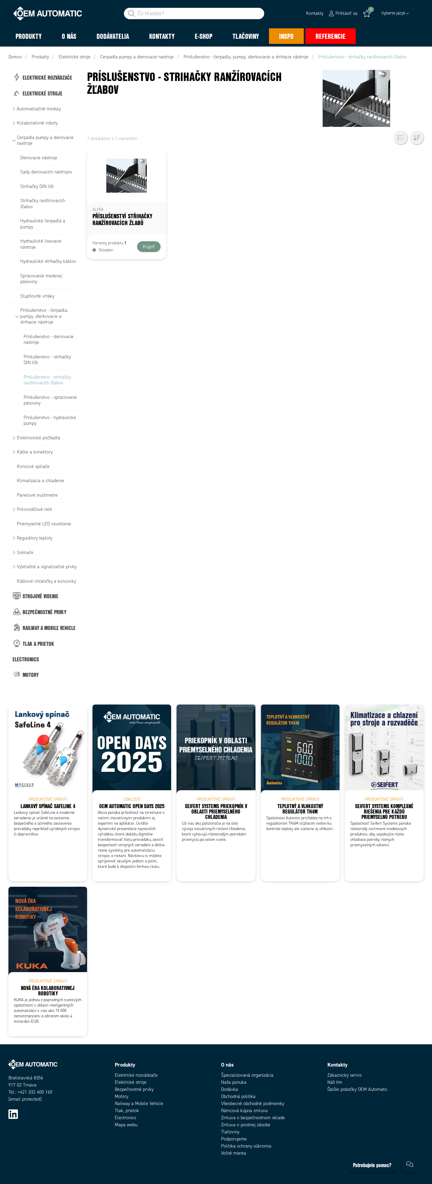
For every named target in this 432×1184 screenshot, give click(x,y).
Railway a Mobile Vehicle (139, 1103)
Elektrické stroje (130, 1082)
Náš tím (334, 1082)
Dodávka (229, 1089)
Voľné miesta (233, 1153)
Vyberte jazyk (393, 13)
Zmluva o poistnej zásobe (245, 1125)
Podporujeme (234, 1139)
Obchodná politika (238, 1096)
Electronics (125, 1118)
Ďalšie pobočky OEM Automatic (357, 1089)
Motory (121, 1096)
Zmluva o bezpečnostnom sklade (253, 1118)
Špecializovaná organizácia (247, 1075)
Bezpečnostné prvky (134, 1089)
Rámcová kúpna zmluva (244, 1110)
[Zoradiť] (417, 137)
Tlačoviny (230, 1132)
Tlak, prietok (127, 1110)
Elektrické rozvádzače (136, 1075)
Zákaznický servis (344, 1075)
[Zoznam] (400, 137)
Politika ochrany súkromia (246, 1146)
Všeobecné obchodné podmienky (252, 1103)
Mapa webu (126, 1125)
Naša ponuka (233, 1082)
